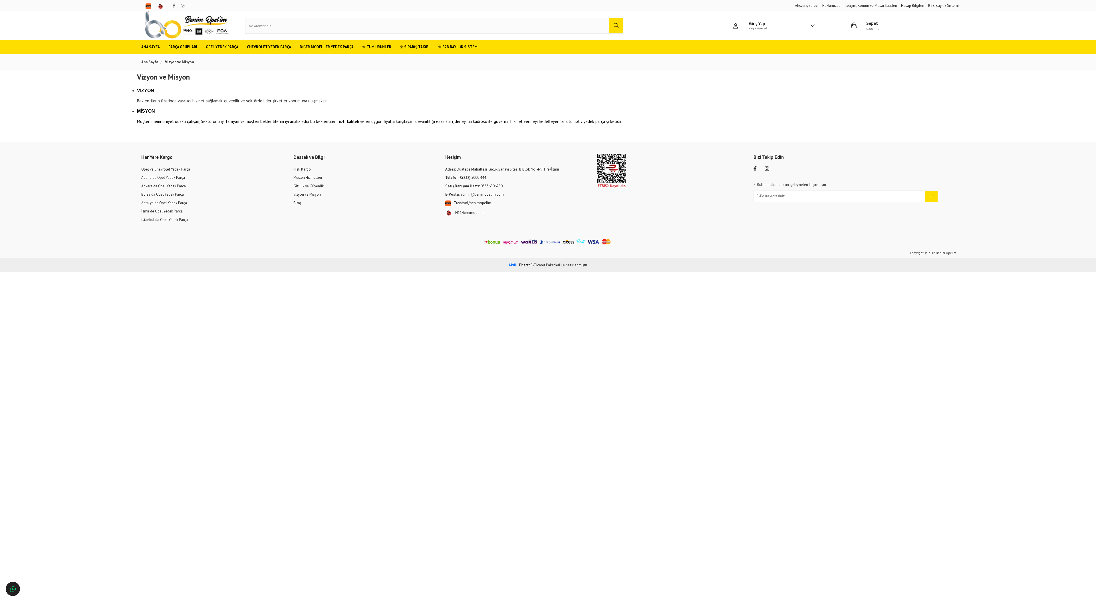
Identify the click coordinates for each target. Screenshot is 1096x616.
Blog (297, 202)
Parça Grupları (182, 46)
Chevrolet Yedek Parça (269, 46)
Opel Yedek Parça (222, 46)
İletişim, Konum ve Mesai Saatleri (871, 5)
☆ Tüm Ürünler (376, 46)
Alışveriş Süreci (806, 5)
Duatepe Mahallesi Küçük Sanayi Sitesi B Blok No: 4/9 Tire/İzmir (502, 169)
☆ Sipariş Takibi (415, 46)
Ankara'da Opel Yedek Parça (163, 186)
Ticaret (519, 265)
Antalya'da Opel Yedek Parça (164, 202)
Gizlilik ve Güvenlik (308, 186)
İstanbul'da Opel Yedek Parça (164, 219)
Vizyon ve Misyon (307, 194)
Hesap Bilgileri (912, 5)
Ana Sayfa (150, 46)
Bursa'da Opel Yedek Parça (162, 194)
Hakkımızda (831, 5)
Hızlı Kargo (302, 169)
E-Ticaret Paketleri (545, 265)
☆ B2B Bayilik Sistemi (458, 46)
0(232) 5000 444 (465, 177)
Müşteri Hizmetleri (307, 177)
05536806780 (474, 186)
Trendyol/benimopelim (472, 202)
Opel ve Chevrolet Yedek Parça (165, 169)
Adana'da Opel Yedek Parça (163, 177)
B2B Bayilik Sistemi (943, 5)
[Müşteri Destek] (13, 589)
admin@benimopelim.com (474, 194)
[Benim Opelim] (187, 25)
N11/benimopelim (470, 212)
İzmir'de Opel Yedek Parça (162, 211)
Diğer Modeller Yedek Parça (327, 46)
